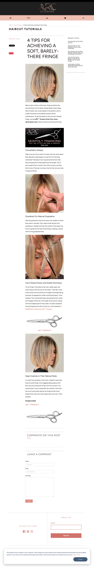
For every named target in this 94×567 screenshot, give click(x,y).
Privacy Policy (76, 554)
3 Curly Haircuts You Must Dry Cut (75, 42)
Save (12, 53)
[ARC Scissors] (44, 137)
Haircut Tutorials (17, 25)
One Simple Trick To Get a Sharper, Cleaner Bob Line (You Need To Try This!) (75, 53)
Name (27, 461)
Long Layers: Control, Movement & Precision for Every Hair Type (75, 66)
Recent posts (73, 38)
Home (10, 25)
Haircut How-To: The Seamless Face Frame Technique (74, 47)
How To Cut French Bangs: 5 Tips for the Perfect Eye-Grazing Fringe (74, 59)
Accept (80, 559)
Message (28, 475)
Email (26, 468)
